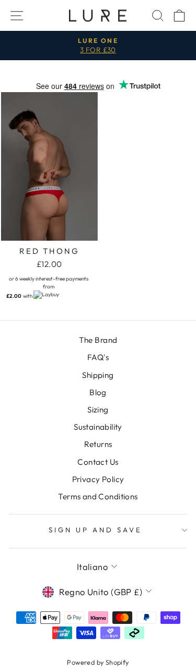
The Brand (98, 340)
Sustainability (98, 427)
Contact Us (97, 462)
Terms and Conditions (97, 496)
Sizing (97, 410)
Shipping (97, 375)
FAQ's (98, 357)
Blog (98, 392)
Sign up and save (95, 529)
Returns (98, 444)
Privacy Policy (98, 479)
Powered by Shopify (98, 662)
